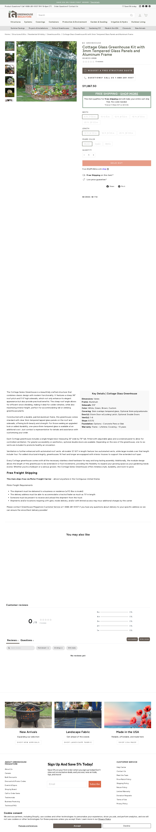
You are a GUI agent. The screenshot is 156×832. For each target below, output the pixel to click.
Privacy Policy (104, 819)
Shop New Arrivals (28, 742)
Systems (28, 22)
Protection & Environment (75, 22)
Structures (16, 22)
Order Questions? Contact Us (66, 6)
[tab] (27, 640)
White (108, 144)
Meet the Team (122, 775)
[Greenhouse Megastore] (21, 14)
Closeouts (126, 28)
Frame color (88, 139)
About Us (8, 769)
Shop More (129, 93)
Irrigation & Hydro (119, 22)
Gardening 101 (95, 28)
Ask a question (132, 639)
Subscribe (95, 784)
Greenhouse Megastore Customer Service (40, 507)
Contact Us (121, 771)
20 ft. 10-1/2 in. (91, 122)
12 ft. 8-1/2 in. (121, 117)
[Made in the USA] (127, 715)
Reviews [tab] (13, 640)
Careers (8, 773)
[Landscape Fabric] (77, 715)
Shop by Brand (10, 789)
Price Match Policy (124, 779)
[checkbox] (72, 648)
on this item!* (100, 175)
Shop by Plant (79, 28)
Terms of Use (122, 800)
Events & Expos (11, 785)
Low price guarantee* (97, 179)
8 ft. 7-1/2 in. (90, 117)
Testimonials (10, 797)
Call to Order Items (12, 793)
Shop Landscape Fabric (78, 742)
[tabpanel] (78, 664)
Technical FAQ (10, 805)
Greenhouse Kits (53, 34)
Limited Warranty (123, 791)
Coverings (40, 22)
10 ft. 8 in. (105, 117)
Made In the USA (111, 28)
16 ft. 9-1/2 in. (138, 117)
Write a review (144, 639)
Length (85, 128)
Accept (77, 826)
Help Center (121, 767)
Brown (87, 144)
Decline (126, 826)
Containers (54, 22)
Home (7, 34)
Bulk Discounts (11, 777)
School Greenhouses (60, 28)
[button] (114, 612)
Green (98, 144)
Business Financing (12, 801)
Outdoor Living (138, 22)
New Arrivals (140, 28)
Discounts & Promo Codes (15, 781)
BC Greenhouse (91, 43)
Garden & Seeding (98, 22)
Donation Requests (124, 795)
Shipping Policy (123, 783)
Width (85, 112)
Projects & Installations (38, 28)
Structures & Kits (19, 34)
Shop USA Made (127, 742)
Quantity (87, 150)
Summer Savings (18, 28)
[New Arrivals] (28, 715)
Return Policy (122, 787)
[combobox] (86, 15)
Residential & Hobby (36, 34)
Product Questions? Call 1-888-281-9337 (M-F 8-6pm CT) (28, 6)
